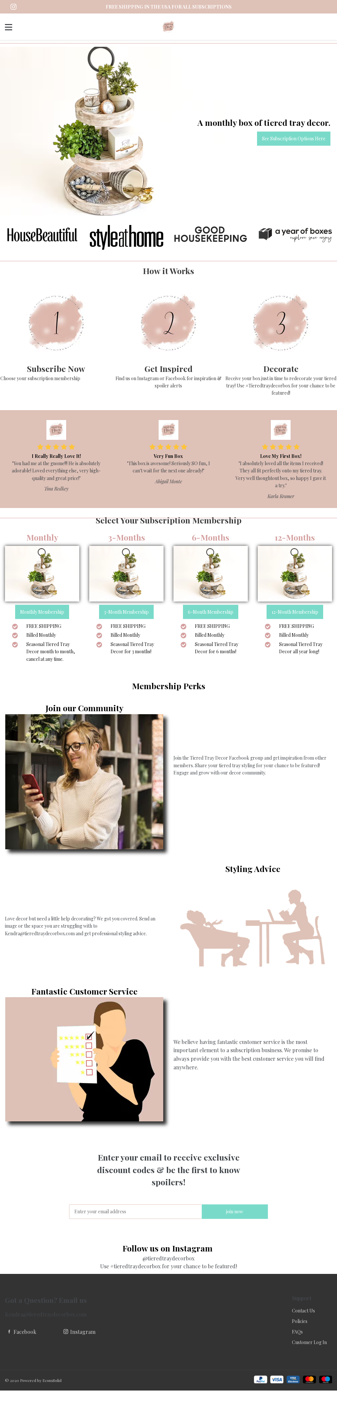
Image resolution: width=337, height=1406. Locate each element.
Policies (299, 1321)
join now (234, 1211)
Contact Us (303, 1311)
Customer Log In (309, 1342)
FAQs (297, 1332)
